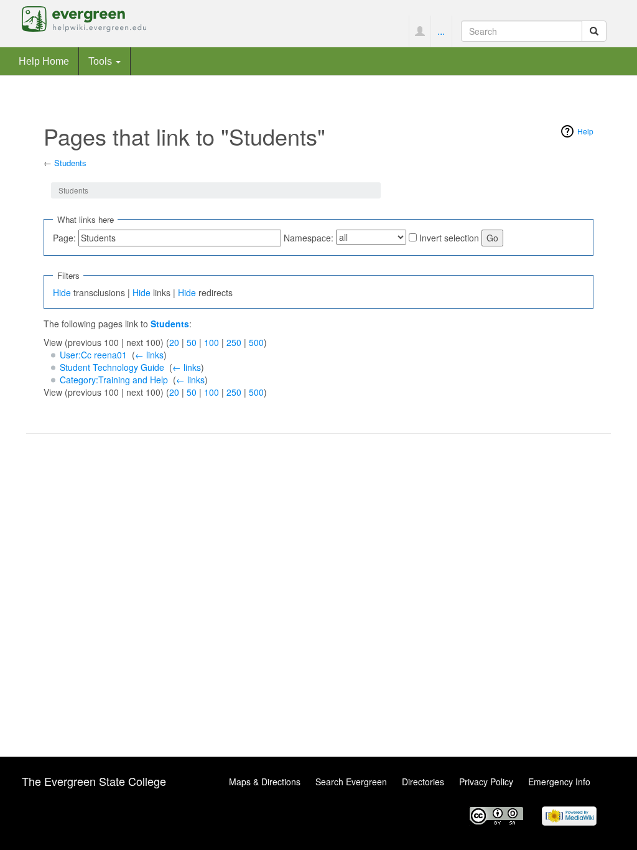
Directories (423, 781)
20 (174, 342)
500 (256, 342)
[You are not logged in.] (419, 31)
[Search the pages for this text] (594, 31)
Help (585, 131)
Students (70, 163)
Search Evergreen (351, 781)
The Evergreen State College (94, 781)
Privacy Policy (486, 781)
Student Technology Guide (112, 367)
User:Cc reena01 (93, 354)
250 (233, 342)
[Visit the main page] (84, 17)
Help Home (44, 61)
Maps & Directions (264, 781)
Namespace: (308, 237)
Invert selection (449, 237)
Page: (64, 237)
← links (149, 354)
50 (192, 342)
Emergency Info (559, 781)
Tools (101, 61)
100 (211, 342)
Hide (62, 292)
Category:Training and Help (114, 379)
